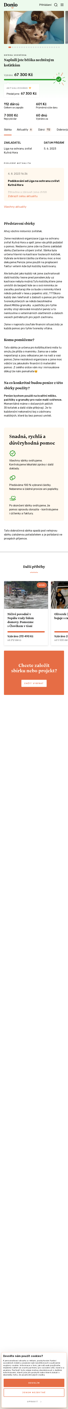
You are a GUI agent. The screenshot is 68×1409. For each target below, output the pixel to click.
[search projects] (55, 5)
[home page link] (10, 5)
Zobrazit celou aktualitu (23, 196)
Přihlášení (45, 4)
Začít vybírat (34, 683)
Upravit (32, 1401)
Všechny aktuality (15, 206)
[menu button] (62, 5)
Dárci (44, 129)
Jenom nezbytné (34, 1392)
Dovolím (34, 1383)
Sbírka (8, 129)
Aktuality (24, 129)
